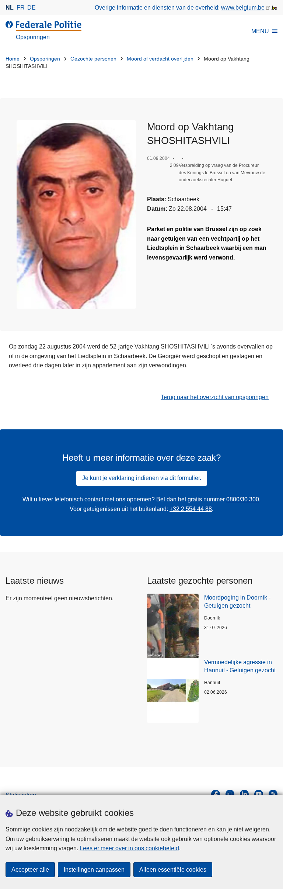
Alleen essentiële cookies (172, 869)
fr (21, 7)
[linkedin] (244, 794)
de (31, 7)
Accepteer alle (30, 869)
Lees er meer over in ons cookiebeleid (129, 848)
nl (10, 7)
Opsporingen (45, 59)
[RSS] (273, 794)
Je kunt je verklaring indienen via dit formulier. (141, 478)
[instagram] (230, 794)
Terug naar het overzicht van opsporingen (215, 397)
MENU (260, 31)
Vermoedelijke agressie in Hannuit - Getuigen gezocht (240, 666)
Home (13, 59)
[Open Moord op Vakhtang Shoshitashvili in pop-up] (76, 214)
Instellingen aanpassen (94, 869)
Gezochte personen (93, 59)
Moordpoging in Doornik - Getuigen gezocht (237, 601)
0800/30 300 (242, 499)
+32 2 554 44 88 (191, 509)
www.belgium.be (243, 7)
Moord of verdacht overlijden (160, 59)
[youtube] (258, 794)
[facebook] (215, 794)
